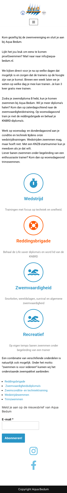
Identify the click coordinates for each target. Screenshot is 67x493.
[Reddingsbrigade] (33, 225)
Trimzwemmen (14, 399)
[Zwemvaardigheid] (33, 272)
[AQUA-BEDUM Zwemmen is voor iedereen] (33, 9)
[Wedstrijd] (33, 183)
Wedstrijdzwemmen (17, 395)
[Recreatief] (33, 319)
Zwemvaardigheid (33, 287)
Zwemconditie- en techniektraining (26, 390)
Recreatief (33, 334)
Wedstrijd (33, 198)
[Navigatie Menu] (33, 22)
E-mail (8, 419)
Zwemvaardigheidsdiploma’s (23, 386)
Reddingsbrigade (33, 241)
